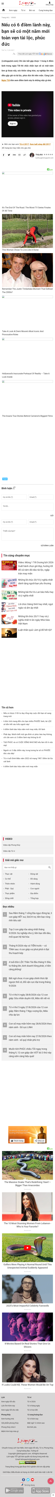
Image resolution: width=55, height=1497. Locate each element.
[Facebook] (23, 1481)
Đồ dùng (33, 879)
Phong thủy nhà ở (8, 1427)
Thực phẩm (10, 893)
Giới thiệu (6, 1472)
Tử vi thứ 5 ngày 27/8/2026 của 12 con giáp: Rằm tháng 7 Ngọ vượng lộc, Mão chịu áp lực (28, 1011)
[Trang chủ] (3, 10)
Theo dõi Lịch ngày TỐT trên (28, 54)
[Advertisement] (27, 446)
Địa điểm (34, 893)
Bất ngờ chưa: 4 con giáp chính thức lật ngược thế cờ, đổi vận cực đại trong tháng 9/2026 (30, 982)
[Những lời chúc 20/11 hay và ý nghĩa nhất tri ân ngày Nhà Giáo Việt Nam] (9, 619)
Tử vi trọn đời (32, 1410)
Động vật (34, 874)
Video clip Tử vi (9, 851)
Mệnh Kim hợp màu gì (9, 1431)
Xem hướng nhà (7, 1419)
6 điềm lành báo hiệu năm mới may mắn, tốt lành (24, 729)
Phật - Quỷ (9, 888)
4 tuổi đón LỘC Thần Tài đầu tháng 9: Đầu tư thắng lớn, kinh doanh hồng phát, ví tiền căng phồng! (30, 966)
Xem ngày (13, 10)
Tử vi (23, 10)
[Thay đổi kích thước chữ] (14, 54)
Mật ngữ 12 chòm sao (36, 1423)
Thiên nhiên (10, 884)
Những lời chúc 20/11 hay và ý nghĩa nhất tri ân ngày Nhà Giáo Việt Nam (34, 620)
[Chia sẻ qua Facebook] (4, 155)
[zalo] (14, 155)
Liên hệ (49, 1472)
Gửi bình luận (47, 546)
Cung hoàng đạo (46, 10)
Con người (34, 888)
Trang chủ (5, 17)
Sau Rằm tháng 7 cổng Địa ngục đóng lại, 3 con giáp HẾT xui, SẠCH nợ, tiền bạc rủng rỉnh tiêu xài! (30, 917)
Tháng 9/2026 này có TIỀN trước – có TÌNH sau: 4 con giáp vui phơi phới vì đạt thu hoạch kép (29, 949)
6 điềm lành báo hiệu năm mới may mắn (20, 766)
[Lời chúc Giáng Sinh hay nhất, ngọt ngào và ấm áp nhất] (9, 607)
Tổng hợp (34, 898)
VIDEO (13, 17)
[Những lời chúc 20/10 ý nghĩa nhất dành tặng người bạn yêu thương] (9, 583)
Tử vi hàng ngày (33, 1406)
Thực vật (8, 874)
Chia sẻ (40, 1141)
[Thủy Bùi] (32, 155)
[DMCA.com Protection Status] (27, 1464)
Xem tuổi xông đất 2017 (40, 144)
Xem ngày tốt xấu (8, 1402)
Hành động (35, 884)
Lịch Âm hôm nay (8, 1406)
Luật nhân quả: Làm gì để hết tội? (35, 630)
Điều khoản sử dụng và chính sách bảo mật (28, 1472)
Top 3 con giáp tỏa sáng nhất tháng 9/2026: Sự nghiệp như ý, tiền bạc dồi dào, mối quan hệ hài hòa (30, 933)
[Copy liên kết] (25, 155)
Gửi (51, 516)
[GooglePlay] (14, 1493)
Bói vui (32, 10)
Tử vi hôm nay (32, 1419)
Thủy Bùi (39, 155)
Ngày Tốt (6, 80)
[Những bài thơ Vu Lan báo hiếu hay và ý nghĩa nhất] (9, 595)
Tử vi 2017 (24, 144)
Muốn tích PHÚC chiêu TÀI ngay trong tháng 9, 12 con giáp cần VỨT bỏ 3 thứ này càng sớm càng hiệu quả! (30, 1053)
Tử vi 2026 (31, 1402)
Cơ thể (8, 879)
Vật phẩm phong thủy (10, 1423)
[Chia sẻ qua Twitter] (9, 155)
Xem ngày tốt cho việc (10, 1410)
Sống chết (9, 898)
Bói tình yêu (31, 1427)
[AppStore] (40, 1493)
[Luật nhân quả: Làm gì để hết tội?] (9, 633)
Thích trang (18, 1141)
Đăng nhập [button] (49, 5)
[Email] (19, 155)
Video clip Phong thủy (11, 845)
